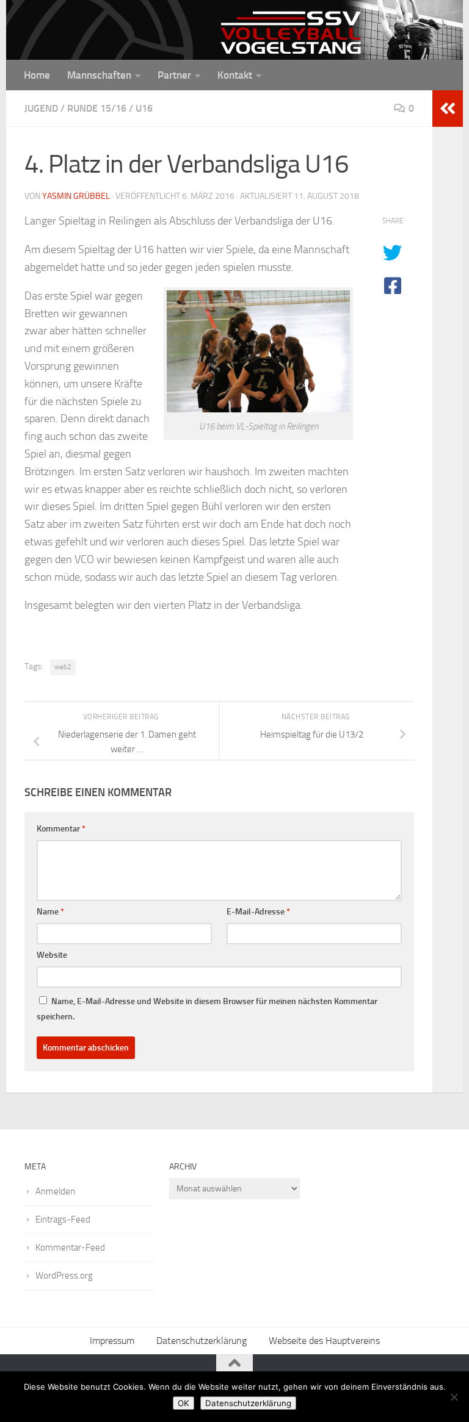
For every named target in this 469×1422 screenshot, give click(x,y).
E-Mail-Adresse (258, 912)
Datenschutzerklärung (201, 1340)
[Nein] (454, 1397)
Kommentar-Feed (70, 1247)
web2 (62, 667)
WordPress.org (64, 1275)
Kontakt (234, 75)
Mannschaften (99, 75)
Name (50, 912)
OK (183, 1403)
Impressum (112, 1340)
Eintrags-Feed (62, 1219)
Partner (174, 75)
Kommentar (61, 829)
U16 (144, 108)
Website (52, 955)
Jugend (41, 108)
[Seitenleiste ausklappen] (447, 108)
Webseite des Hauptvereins (324, 1340)
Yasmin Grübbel (76, 196)
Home (37, 75)
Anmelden (55, 1191)
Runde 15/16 (96, 108)
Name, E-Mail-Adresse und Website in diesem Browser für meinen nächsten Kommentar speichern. (207, 1009)
